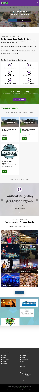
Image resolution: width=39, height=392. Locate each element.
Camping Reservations (24, 20)
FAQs (23, 361)
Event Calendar (12, 20)
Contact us (9, 389)
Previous (2, 19)
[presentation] (2, 200)
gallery (12, 226)
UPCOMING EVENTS (9, 108)
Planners (4, 355)
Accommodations (25, 359)
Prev (12, 179)
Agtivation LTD (22, 387)
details (4, 138)
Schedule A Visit (5, 363)
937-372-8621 (24, 370)
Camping (4, 361)
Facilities (4, 357)
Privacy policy (29, 389)
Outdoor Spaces (5, 359)
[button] (18, 212)
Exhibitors (24, 355)
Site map (22, 389)
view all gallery (19, 292)
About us (16, 389)
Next (37, 19)
